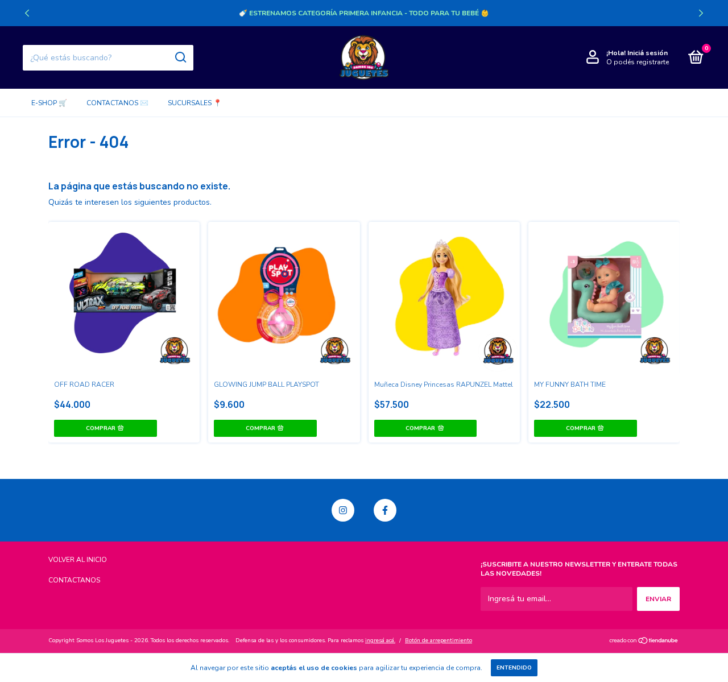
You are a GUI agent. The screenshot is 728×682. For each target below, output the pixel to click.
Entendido (514, 668)
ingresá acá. (380, 640)
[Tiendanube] (644, 641)
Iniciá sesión (647, 52)
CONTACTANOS (74, 580)
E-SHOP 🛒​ (49, 103)
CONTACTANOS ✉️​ (117, 103)
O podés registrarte (637, 62)
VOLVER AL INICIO (77, 559)
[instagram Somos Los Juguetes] (343, 510)
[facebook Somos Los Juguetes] (385, 510)
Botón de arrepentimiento (438, 640)
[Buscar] (180, 57)
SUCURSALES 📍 (195, 103)
